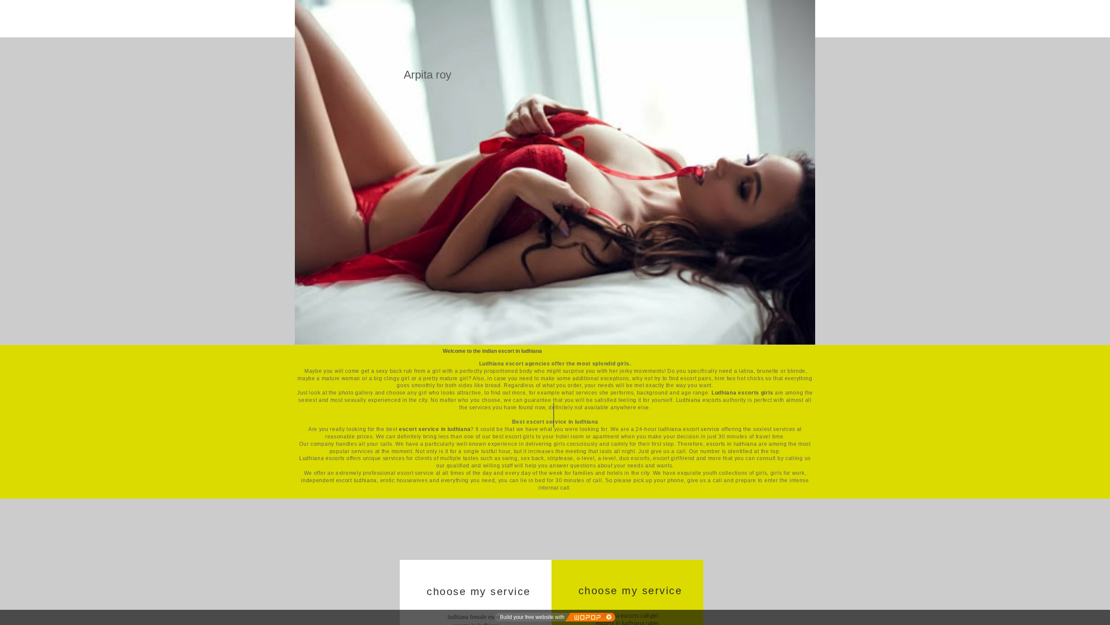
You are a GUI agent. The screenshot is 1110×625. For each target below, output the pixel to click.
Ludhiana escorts (699, 400)
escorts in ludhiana (731, 444)
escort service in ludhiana (434, 429)
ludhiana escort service (689, 429)
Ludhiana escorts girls (742, 393)
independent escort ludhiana (339, 480)
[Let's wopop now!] (590, 617)
